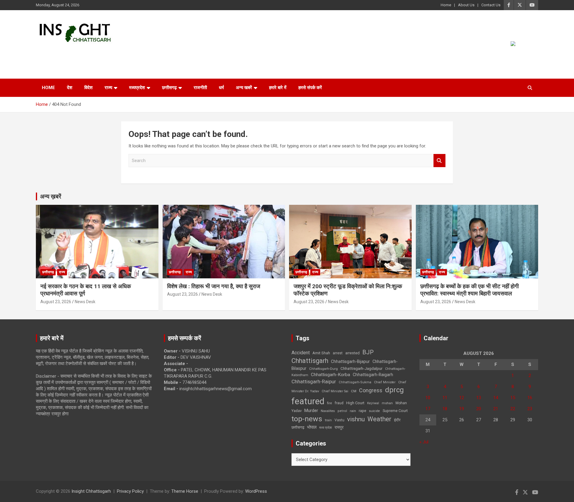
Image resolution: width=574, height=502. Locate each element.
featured (307, 401)
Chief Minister (385, 382)
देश (69, 87)
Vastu (339, 420)
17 (427, 408)
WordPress (256, 491)
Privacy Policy (130, 491)
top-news (306, 418)
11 (444, 397)
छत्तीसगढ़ (297, 427)
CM (353, 391)
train (328, 420)
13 (478, 397)
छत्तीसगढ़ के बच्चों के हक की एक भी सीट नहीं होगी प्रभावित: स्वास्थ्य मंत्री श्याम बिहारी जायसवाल (469, 290)
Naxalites (328, 411)
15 (512, 397)
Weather (379, 419)
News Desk (85, 301)
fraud (339, 403)
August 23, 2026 (55, 301)
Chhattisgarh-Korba (330, 374)
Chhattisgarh (309, 360)
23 (529, 408)
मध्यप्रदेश (137, 87)
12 (461, 397)
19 (461, 408)
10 (427, 397)
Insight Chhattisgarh (90, 52)
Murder (311, 410)
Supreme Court (395, 410)
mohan (387, 403)
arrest (338, 353)
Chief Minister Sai (335, 391)
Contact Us (490, 5)
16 (529, 397)
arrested (352, 353)
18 (444, 408)
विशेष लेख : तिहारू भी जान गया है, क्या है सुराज (213, 286)
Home (446, 5)
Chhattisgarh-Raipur (313, 381)
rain (353, 411)
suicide (374, 411)
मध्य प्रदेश (325, 428)
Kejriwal (373, 403)
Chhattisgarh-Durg (323, 369)
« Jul (423, 442)
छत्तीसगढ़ (169, 87)
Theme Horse (184, 491)
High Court (355, 403)
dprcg (394, 390)
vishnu (356, 419)
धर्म (221, 87)
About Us (466, 5)
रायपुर (339, 427)
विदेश (88, 87)
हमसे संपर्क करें (310, 87)
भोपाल (312, 427)
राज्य (108, 87)
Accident (300, 352)
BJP (368, 352)
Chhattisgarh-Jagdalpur (361, 368)
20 (478, 408)
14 (495, 397)
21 (495, 408)
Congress (370, 390)
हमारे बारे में (277, 87)
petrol (342, 411)
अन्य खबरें (244, 87)
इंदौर (397, 420)
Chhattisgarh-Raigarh (373, 374)
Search (439, 160)
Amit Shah (321, 353)
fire (329, 403)
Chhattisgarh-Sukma (355, 382)
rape (362, 410)
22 (512, 408)
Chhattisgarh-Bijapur (350, 361)
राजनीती (200, 87)
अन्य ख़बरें (50, 196)
